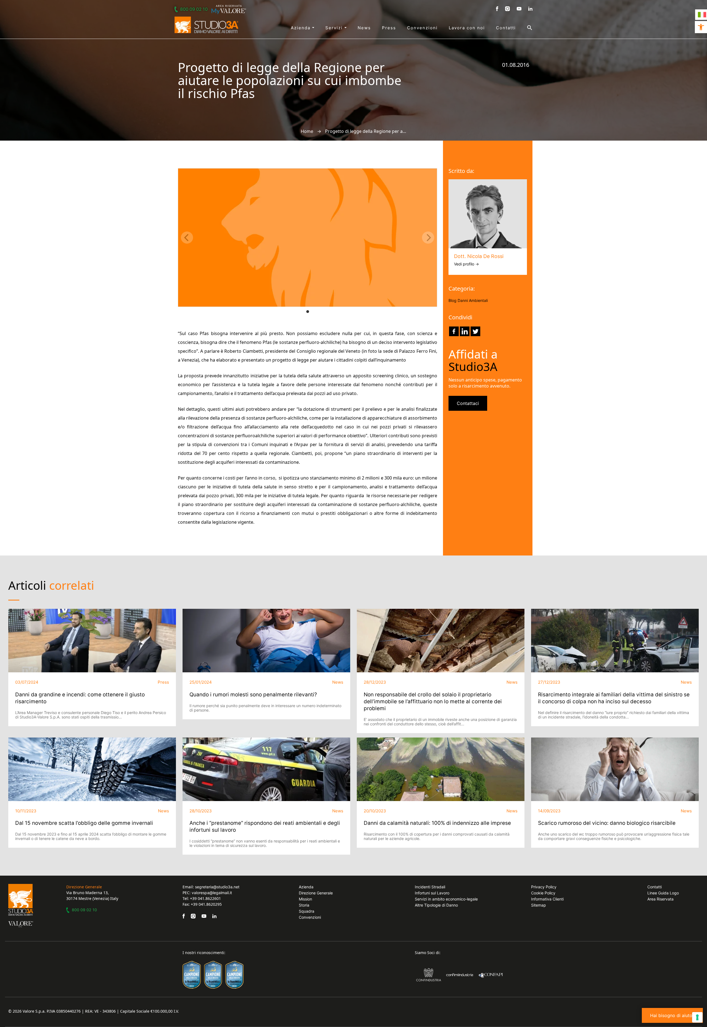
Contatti (506, 27)
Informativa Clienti (547, 899)
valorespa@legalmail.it (212, 892)
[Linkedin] (464, 331)
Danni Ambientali (473, 300)
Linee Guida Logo (663, 893)
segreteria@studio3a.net (217, 886)
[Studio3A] (206, 25)
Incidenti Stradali (430, 886)
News (364, 27)
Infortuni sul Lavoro (432, 893)
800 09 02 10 (194, 9)
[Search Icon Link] (524, 28)
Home (307, 131)
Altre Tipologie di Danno (436, 905)
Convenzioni (422, 27)
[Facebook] (454, 331)
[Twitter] (475, 331)
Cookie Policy (543, 893)
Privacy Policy (543, 886)
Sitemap (538, 905)
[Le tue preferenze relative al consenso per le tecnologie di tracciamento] (697, 1017)
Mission (305, 899)
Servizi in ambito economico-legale (446, 899)
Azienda (301, 27)
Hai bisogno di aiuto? (672, 1015)
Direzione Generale (316, 893)
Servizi (334, 27)
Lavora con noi (467, 27)
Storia (304, 905)
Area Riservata (660, 899)
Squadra (306, 911)
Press (389, 27)
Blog (453, 300)
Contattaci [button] (468, 403)
